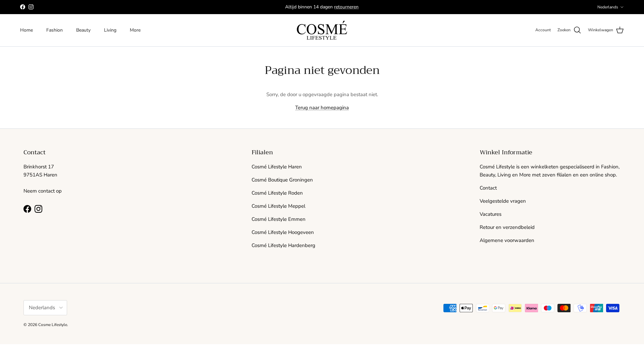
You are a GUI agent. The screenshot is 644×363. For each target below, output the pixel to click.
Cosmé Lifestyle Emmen (279, 219)
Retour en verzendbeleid (507, 227)
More (135, 30)
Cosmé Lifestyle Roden (277, 193)
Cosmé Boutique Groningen (282, 179)
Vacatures (490, 214)
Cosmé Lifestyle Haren (277, 166)
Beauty (83, 30)
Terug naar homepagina (322, 107)
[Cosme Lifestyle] (322, 30)
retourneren (346, 7)
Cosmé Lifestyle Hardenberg (283, 245)
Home (26, 30)
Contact (488, 188)
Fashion (54, 30)
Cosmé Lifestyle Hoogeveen (283, 232)
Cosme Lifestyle (52, 324)
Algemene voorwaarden (507, 240)
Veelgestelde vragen (503, 201)
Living (110, 30)
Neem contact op (42, 191)
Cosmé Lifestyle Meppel (278, 206)
